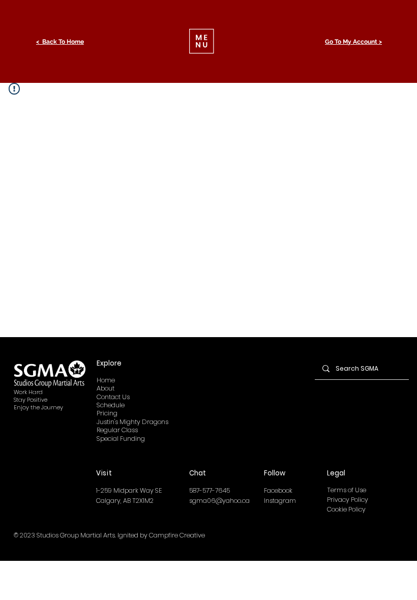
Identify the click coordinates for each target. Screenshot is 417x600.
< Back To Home (60, 41)
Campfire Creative (177, 535)
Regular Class (117, 430)
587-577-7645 (209, 490)
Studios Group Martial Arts (76, 535)
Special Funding (121, 438)
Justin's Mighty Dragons (132, 421)
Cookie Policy (346, 509)
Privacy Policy (347, 499)
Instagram (280, 500)
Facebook (278, 490)
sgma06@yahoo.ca (219, 500)
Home (106, 380)
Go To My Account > (353, 41)
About (105, 388)
